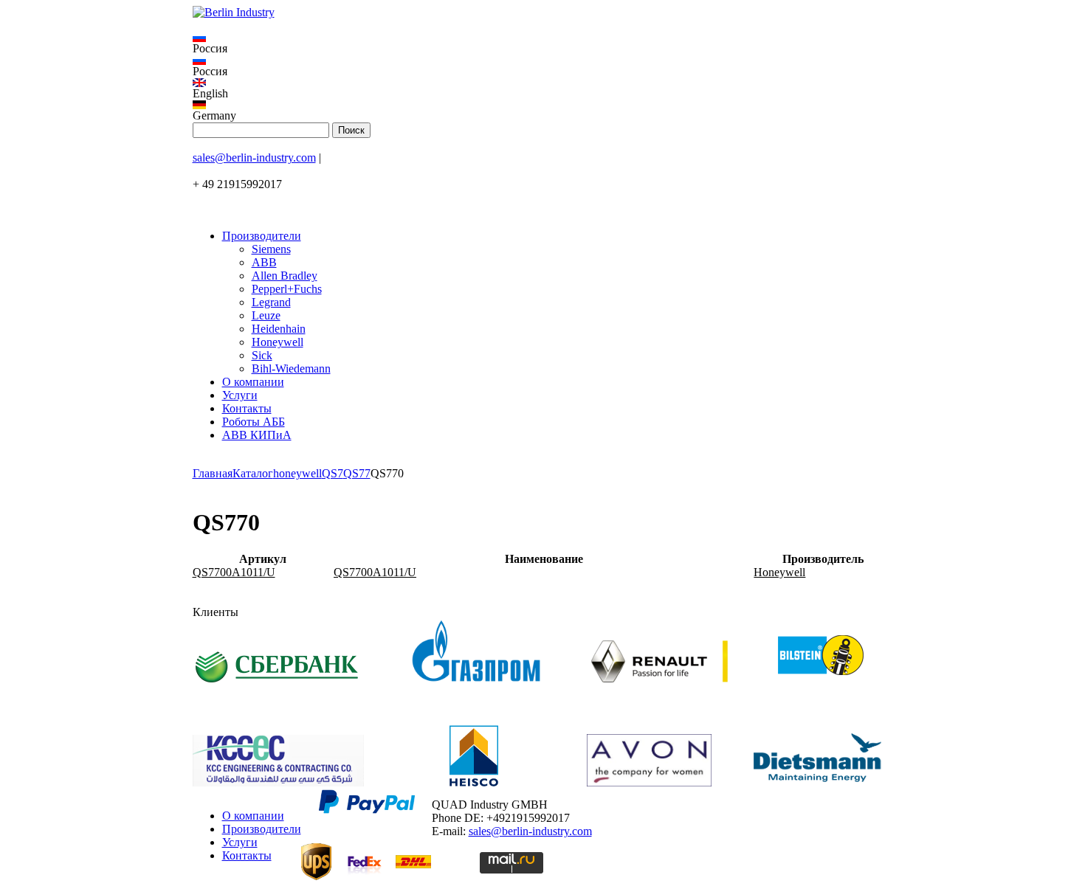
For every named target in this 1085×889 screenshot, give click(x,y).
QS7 (332, 473)
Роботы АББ (253, 421)
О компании (253, 382)
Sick (262, 355)
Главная (212, 473)
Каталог (252, 473)
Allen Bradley (284, 275)
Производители (261, 235)
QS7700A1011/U (234, 572)
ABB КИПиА (257, 435)
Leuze (266, 315)
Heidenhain (279, 328)
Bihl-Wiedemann (291, 368)
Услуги (240, 395)
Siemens (271, 249)
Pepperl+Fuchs (287, 289)
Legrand (271, 302)
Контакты (247, 408)
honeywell (297, 473)
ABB (264, 262)
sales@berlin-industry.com (254, 157)
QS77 (357, 473)
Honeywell (277, 342)
